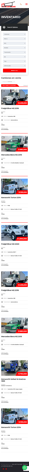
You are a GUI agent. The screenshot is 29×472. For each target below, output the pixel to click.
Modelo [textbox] (6, 47)
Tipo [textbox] (5, 61)
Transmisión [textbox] (7, 52)
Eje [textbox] (5, 56)
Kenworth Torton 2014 (11, 198)
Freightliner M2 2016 (10, 108)
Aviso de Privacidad (17, 464)
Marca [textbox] (5, 39)
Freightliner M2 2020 (10, 244)
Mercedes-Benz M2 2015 (11, 155)
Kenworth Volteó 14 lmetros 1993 (13, 380)
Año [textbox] (5, 43)
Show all (25, 85)
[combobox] (14, 34)
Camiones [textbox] (6, 34)
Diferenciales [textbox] (7, 65)
